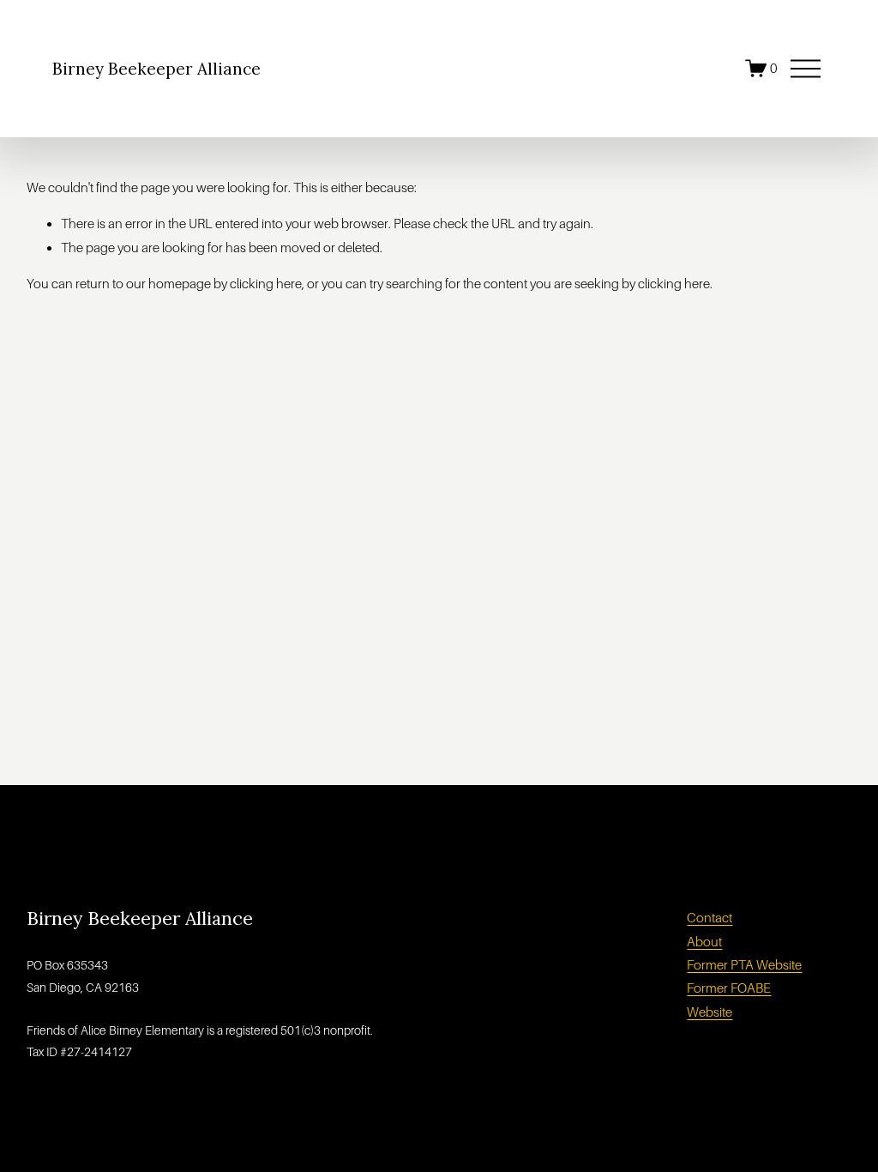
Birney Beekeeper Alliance (156, 68)
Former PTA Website (744, 965)
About (704, 941)
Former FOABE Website (729, 999)
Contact (709, 917)
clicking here (266, 283)
